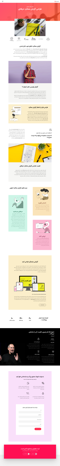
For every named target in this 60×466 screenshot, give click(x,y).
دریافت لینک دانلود (38, 429)
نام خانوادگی (39, 414)
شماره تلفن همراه (39, 419)
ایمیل (40, 424)
